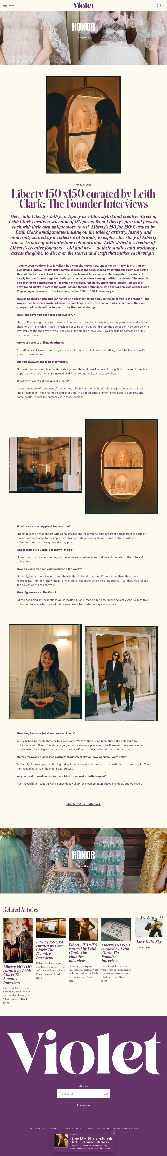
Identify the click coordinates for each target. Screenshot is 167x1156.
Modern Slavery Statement (126, 1129)
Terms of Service (72, 1129)
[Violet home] (83, 5)
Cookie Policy (54, 1129)
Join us (83, 1086)
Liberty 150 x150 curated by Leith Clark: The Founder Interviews (17, 975)
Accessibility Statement (96, 1129)
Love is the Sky (149, 942)
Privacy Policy (37, 1129)
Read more (144, 947)
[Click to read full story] (18, 940)
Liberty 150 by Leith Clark (83, 804)
